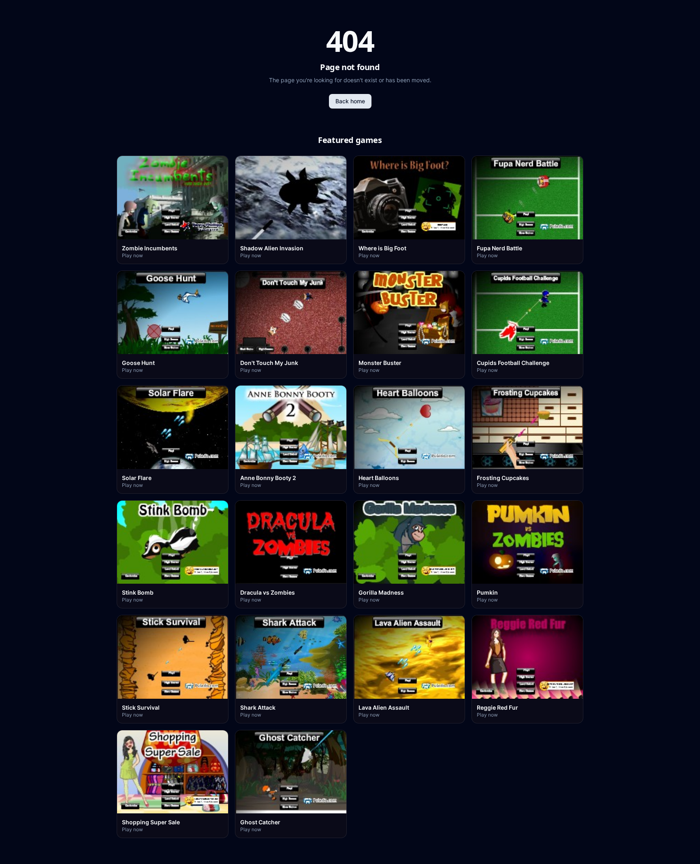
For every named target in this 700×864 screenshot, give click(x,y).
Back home (350, 101)
